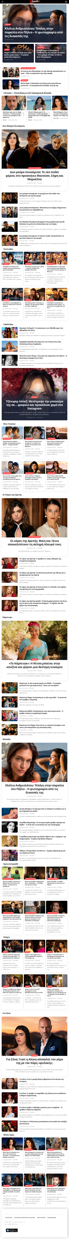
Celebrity (34, 397)
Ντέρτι (7, 49)
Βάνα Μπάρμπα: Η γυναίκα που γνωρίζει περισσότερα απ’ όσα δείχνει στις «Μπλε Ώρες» (34, 1153)
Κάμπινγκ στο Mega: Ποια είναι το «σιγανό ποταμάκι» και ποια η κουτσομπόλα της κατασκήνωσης (42, 726)
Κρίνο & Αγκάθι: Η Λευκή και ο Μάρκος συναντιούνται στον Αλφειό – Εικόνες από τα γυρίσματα (12, 884)
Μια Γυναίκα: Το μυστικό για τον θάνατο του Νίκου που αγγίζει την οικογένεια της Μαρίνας (33, 444)
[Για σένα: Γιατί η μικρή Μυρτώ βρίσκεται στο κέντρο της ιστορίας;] (10, 1083)
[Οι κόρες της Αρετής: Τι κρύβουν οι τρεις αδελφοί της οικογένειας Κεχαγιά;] (10, 563)
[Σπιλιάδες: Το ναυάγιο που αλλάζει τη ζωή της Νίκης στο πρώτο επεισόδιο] (12, 258)
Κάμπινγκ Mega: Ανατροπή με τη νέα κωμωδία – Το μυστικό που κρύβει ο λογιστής (42, 698)
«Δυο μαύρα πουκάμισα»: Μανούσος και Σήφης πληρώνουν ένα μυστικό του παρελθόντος (42, 208)
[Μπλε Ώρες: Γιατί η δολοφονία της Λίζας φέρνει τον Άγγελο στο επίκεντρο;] (56, 1180)
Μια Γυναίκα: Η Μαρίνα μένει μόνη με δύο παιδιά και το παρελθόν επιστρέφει (55, 443)
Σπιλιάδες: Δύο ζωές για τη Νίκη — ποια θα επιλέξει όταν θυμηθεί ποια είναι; (34, 268)
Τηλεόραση (41, 47)
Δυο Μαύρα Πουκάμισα (14, 126)
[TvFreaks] (34, 2)
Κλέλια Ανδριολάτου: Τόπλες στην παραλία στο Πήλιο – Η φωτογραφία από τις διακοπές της (34, 32)
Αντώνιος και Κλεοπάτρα (28, 68)
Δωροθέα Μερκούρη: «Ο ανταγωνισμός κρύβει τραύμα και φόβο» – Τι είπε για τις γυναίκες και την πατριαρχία (42, 823)
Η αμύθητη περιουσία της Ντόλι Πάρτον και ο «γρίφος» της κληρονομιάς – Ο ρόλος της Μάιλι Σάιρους (42, 837)
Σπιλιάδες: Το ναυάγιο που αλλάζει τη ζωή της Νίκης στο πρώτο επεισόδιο (11, 268)
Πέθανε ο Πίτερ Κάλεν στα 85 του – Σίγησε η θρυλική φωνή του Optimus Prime (42, 852)
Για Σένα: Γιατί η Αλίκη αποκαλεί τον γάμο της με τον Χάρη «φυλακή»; (34, 1061)
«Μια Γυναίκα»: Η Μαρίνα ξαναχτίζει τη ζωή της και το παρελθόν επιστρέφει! (33, 477)
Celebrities (8, 324)
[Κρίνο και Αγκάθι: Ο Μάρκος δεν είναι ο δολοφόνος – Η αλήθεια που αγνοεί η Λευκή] (34, 873)
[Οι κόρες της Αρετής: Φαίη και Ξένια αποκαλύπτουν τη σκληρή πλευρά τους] (34, 517)
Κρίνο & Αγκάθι (10, 864)
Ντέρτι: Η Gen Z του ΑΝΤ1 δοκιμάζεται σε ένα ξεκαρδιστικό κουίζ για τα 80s (33, 990)
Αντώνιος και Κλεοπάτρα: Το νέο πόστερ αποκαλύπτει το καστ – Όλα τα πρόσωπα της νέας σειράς (43, 72)
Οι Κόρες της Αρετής (12, 495)
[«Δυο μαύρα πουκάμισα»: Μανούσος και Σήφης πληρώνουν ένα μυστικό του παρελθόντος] (10, 212)
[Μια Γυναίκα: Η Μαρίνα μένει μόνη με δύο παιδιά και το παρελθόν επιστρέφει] (56, 433)
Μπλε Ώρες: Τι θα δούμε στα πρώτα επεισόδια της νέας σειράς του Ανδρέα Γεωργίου (33, 1190)
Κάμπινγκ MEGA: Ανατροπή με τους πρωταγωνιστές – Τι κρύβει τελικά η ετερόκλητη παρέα (41, 712)
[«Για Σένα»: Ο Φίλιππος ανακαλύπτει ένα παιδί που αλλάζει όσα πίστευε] (10, 1126)
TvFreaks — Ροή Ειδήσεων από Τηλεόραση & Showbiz (27, 93)
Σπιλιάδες (8, 249)
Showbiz (8, 24)
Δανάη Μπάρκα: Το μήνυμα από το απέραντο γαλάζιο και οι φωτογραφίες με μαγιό (42, 810)
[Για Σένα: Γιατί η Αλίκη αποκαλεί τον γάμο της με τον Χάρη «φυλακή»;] (34, 1036)
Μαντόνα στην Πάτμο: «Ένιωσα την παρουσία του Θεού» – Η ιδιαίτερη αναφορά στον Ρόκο (43, 357)
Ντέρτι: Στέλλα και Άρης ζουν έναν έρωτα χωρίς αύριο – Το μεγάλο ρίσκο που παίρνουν (17, 54)
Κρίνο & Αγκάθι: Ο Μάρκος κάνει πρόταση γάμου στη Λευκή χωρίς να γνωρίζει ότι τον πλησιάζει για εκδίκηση (34, 918)
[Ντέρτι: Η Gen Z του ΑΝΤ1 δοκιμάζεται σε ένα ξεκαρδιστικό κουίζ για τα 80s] (34, 980)
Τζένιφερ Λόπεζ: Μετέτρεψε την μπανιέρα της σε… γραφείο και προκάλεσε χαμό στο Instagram (34, 404)
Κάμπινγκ (7, 617)
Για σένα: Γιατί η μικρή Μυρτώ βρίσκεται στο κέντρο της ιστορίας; (41, 1080)
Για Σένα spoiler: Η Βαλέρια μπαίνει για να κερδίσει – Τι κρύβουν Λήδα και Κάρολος (41, 1108)
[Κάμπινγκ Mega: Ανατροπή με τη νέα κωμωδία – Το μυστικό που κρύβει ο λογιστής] (10, 702)
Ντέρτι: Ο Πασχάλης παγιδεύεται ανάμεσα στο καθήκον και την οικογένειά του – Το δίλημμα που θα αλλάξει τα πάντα (56, 992)
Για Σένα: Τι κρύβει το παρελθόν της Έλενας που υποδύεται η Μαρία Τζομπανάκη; (42, 1094)
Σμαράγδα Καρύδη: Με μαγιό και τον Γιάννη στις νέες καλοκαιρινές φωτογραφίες (40, 343)
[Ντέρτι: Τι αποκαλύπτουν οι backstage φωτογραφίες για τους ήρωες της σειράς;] (56, 946)
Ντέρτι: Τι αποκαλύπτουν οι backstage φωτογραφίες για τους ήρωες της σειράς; (55, 956)
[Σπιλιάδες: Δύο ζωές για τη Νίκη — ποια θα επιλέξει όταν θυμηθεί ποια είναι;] (34, 258)
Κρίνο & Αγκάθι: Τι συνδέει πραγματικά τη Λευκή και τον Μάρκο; (56, 883)
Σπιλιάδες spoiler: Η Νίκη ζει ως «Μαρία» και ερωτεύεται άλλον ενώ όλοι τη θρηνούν (34, 304)
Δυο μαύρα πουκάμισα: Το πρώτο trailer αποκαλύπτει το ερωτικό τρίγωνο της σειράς (41, 237)
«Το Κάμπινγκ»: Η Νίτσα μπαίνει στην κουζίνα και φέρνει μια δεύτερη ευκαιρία (34, 665)
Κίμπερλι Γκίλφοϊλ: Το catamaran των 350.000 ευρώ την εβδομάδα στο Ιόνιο (41, 329)
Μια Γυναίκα (9, 424)
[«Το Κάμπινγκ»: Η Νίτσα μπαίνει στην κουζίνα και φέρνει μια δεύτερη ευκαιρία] (34, 640)
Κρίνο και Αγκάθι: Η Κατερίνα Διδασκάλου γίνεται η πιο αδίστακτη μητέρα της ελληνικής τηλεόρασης (55, 918)
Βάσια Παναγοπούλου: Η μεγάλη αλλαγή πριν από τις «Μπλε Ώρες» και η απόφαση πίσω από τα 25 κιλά (55, 1154)
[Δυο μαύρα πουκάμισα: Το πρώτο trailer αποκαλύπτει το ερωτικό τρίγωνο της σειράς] (10, 240)
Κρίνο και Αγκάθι (8, 878)
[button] (3, 1)
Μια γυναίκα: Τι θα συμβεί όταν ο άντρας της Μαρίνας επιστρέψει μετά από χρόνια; (12, 477)
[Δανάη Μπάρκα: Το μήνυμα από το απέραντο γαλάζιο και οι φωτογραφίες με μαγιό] (10, 813)
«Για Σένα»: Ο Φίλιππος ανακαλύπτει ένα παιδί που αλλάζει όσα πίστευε (43, 1122)
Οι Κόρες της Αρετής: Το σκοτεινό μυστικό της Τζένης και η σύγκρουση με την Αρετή (42, 574)
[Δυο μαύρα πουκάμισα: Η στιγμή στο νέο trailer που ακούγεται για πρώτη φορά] (10, 198)
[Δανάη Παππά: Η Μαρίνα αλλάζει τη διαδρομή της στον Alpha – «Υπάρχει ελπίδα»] (12, 433)
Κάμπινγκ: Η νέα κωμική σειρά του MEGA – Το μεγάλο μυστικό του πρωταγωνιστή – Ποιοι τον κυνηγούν (40, 684)
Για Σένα (6, 1013)
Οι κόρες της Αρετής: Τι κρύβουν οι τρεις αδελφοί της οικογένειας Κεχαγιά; (40, 560)
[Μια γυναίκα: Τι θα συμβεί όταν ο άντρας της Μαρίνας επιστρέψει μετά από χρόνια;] (12, 467)
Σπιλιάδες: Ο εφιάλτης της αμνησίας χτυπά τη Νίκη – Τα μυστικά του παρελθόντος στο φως (56, 305)
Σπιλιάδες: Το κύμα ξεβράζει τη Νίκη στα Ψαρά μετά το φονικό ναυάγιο (12, 304)
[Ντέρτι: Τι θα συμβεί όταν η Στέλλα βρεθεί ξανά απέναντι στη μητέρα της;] (34, 946)
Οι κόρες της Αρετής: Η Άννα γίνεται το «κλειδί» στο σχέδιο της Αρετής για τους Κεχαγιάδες (42, 588)
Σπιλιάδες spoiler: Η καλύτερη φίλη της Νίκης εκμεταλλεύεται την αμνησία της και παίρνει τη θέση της (56, 269)
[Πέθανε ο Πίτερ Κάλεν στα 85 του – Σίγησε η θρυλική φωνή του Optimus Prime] (10, 855)
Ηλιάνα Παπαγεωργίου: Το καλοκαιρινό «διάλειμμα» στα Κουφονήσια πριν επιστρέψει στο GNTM (39, 114)
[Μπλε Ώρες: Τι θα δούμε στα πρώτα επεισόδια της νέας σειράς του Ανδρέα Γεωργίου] (34, 1180)
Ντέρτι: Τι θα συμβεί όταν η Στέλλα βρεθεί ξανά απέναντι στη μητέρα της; (33, 956)
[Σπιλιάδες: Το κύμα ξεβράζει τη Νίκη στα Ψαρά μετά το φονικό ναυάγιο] (12, 294)
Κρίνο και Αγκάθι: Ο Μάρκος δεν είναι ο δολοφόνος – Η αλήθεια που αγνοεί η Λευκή (34, 883)
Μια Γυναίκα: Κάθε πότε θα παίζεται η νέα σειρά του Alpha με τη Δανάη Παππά (56, 477)
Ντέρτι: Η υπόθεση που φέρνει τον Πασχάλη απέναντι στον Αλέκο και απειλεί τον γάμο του (12, 990)
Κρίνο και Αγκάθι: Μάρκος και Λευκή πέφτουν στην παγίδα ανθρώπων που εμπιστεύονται (12, 917)
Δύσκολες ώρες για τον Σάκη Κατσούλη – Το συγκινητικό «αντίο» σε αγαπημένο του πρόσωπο (12, 114)
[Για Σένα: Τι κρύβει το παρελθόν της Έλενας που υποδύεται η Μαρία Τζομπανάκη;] (10, 1097)
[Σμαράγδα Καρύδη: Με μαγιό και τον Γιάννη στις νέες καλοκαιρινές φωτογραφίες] (10, 346)
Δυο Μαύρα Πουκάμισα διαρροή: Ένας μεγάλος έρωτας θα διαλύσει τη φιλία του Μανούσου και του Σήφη (42, 223)
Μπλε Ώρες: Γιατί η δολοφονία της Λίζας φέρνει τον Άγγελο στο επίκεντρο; (56, 1190)
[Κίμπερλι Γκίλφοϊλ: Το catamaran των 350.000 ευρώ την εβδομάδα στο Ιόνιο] (10, 332)
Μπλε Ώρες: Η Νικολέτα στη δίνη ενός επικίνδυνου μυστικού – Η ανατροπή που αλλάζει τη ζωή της (41, 84)
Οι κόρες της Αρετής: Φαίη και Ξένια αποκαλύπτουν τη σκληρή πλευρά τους (34, 542)
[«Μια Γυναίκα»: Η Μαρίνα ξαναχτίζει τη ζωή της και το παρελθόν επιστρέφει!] (34, 467)
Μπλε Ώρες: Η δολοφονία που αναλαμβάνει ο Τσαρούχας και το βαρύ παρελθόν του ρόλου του (12, 1191)
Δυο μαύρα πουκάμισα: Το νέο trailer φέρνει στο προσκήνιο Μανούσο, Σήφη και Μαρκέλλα (34, 175)
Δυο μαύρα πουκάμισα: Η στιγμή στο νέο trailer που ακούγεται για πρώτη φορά (39, 194)
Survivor (5, 120)
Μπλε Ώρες (24, 80)
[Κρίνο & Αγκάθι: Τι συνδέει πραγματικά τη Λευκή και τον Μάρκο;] (56, 873)
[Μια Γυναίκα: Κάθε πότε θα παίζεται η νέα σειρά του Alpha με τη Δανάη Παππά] (56, 467)
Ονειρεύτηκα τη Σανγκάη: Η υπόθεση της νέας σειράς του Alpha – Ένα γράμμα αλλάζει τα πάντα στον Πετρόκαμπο (51, 53)
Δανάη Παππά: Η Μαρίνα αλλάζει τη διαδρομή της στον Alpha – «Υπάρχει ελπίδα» (12, 443)
